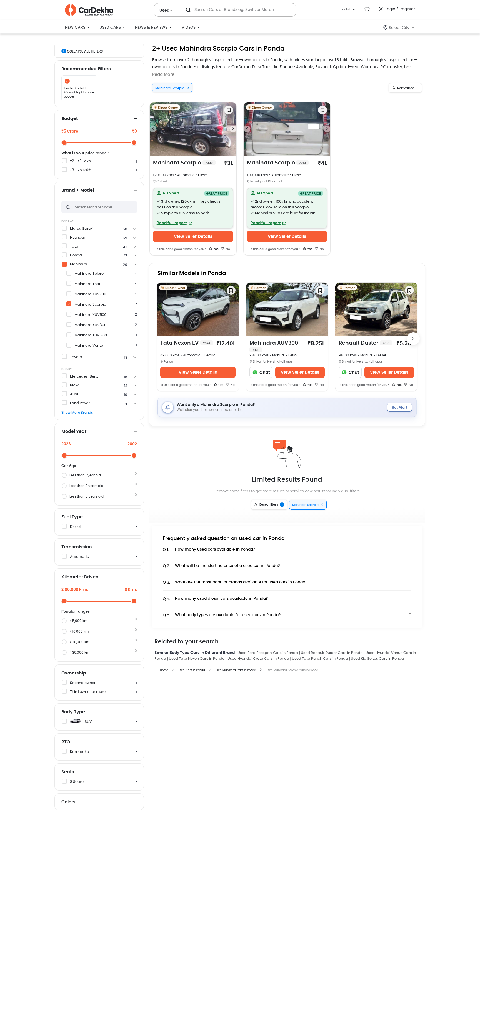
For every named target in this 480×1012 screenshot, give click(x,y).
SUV (88, 722)
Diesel (75, 527)
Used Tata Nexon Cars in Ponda (197, 659)
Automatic (79, 557)
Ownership (73, 673)
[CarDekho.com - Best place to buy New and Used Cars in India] (89, 10)
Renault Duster (364, 343)
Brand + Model (77, 190)
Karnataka (79, 752)
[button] (193, 208)
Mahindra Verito (88, 346)
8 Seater (77, 782)
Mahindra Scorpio (90, 304)
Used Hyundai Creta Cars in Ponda (258, 659)
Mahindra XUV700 (90, 294)
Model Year (73, 431)
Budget (69, 118)
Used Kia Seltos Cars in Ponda (377, 659)
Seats (67, 772)
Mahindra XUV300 (90, 325)
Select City (399, 28)
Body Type (73, 712)
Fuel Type (72, 517)
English (346, 9)
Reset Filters (271, 505)
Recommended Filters (86, 69)
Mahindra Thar (87, 284)
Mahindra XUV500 (90, 315)
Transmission (76, 547)
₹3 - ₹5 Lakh (80, 170)
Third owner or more (88, 692)
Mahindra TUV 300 (90, 335)
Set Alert (399, 407)
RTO (65, 742)
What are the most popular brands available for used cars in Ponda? (235, 582)
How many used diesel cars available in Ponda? (215, 599)
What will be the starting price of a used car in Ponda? (221, 566)
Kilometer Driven (80, 577)
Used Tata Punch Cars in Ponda (320, 659)
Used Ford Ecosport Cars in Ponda (268, 653)
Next (233, 129)
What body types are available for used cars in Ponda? (222, 615)
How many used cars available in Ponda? (209, 550)
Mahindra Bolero (89, 274)
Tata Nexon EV (185, 343)
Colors (68, 802)
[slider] (64, 143)
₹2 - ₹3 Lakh (80, 161)
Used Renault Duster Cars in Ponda (332, 653)
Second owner (83, 683)
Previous (153, 129)
